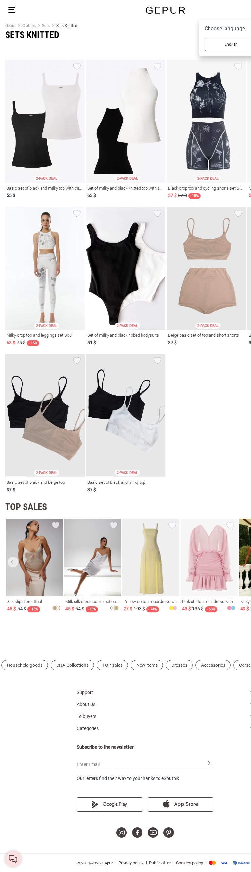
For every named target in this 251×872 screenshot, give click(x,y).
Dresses (179, 665)
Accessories (213, 665)
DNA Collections (72, 665)
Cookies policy (189, 862)
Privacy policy (130, 862)
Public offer (160, 862)
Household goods (24, 665)
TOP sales (112, 665)
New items (147, 665)
